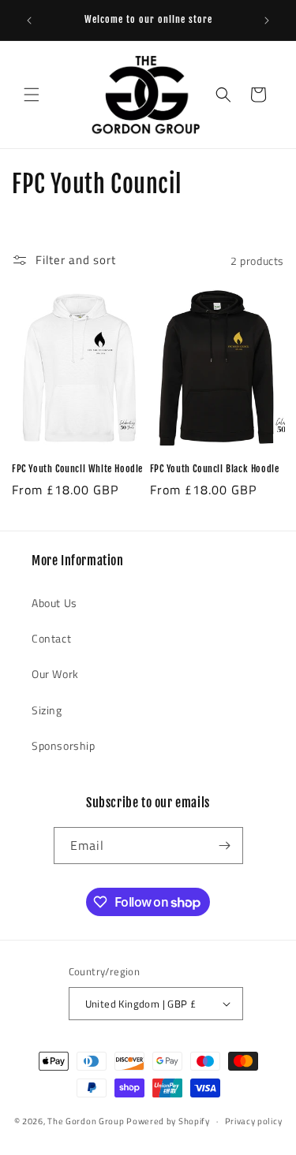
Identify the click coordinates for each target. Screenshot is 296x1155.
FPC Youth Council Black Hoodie (214, 469)
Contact (51, 638)
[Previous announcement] (29, 20)
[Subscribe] (225, 845)
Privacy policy (254, 1121)
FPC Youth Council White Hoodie (77, 469)
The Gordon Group (85, 1121)
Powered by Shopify (168, 1121)
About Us (54, 602)
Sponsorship (64, 745)
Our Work (55, 673)
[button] (31, 94)
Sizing (47, 710)
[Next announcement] (266, 20)
